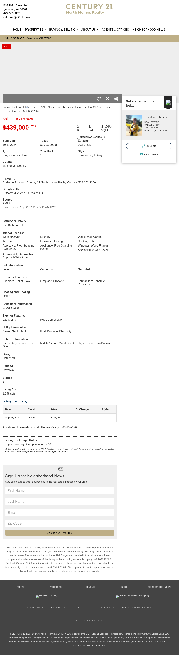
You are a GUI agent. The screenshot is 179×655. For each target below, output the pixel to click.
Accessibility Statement (97, 607)
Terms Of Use (37, 607)
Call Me (151, 146)
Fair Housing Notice (136, 607)
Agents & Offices (115, 29)
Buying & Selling (64, 31)
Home (17, 29)
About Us (90, 31)
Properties (36, 31)
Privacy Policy (62, 607)
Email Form (151, 154)
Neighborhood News (149, 29)
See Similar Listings (91, 137)
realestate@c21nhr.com (16, 17)
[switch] (98, 99)
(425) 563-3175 (11, 13)
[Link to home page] (89, 12)
